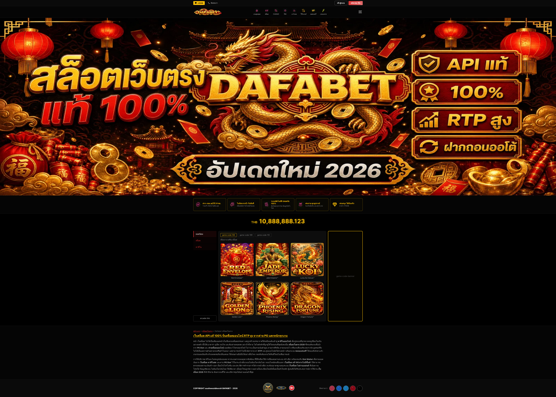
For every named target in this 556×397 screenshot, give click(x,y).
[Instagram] (332, 388)
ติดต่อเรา (214, 3)
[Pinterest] (353, 388)
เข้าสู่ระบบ (341, 3)
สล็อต (198, 240)
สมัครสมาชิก (355, 3)
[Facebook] (339, 388)
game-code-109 (246, 235)
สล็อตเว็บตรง (207, 331)
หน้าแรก (196, 331)
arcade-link (205, 318)
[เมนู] (360, 11)
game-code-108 (228, 235)
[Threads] (360, 388)
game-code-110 (263, 235)
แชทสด (200, 3)
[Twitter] (346, 388)
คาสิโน (199, 247)
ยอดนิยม (199, 234)
